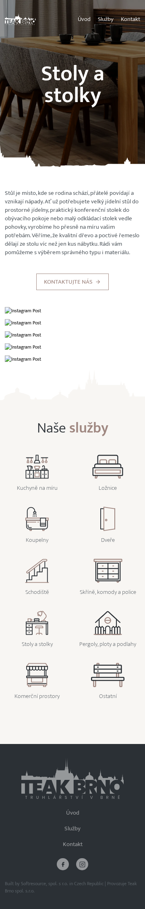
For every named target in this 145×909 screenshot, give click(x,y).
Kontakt (130, 19)
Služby (106, 19)
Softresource (33, 884)
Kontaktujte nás (68, 282)
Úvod (84, 19)
